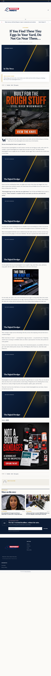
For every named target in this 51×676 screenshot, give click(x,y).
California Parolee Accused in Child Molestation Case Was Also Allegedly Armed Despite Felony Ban (37, 513)
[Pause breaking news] (48, 22)
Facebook (8, 85)
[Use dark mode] (48, 1)
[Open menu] (25, 19)
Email (12, 85)
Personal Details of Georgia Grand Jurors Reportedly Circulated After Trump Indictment (12, 513)
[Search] (48, 10)
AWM (7, 420)
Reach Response (28, 571)
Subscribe (45, 528)
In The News (25, 27)
